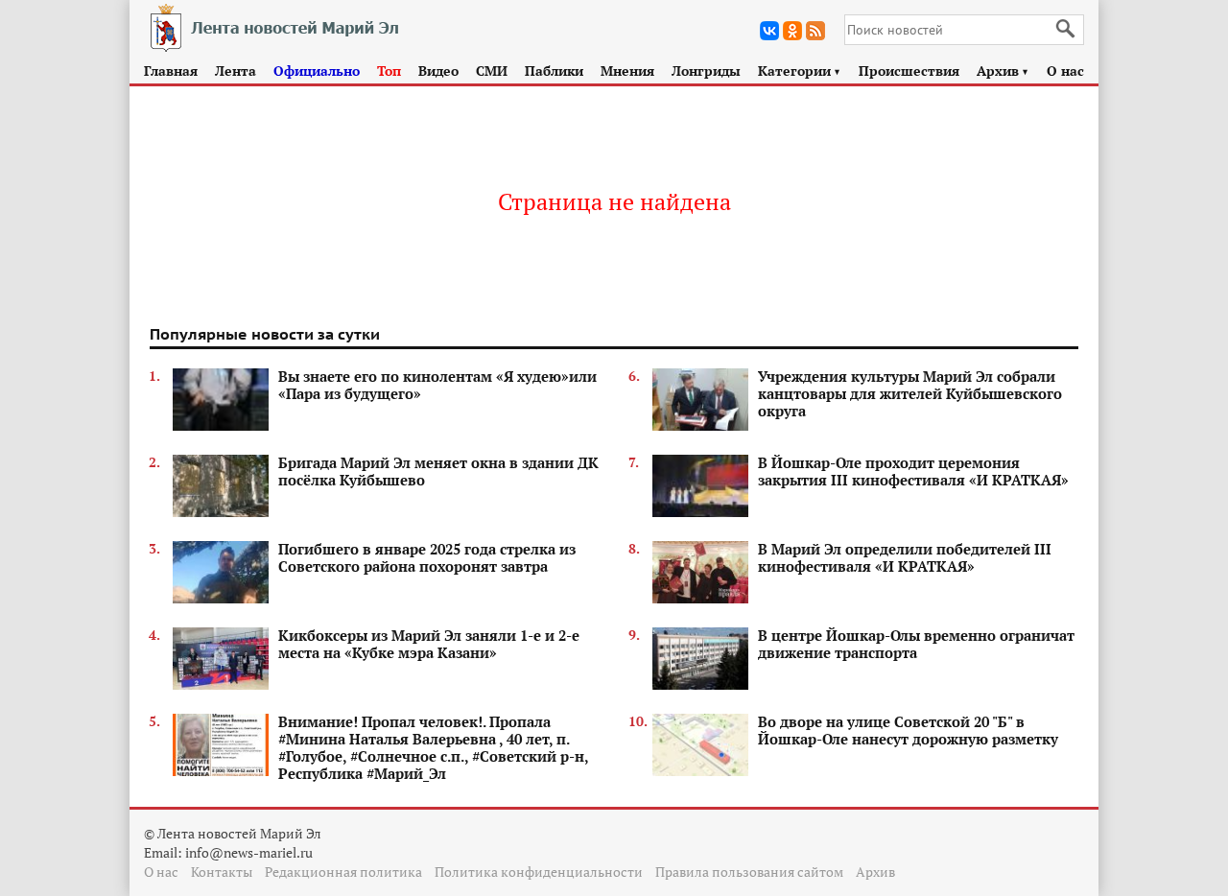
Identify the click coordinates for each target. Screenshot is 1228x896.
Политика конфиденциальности (539, 871)
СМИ (492, 70)
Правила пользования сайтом (749, 871)
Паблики (554, 70)
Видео (438, 70)
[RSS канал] (815, 30)
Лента (235, 70)
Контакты (221, 871)
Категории (799, 70)
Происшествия (909, 70)
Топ (389, 70)
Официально (316, 70)
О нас (1065, 70)
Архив (1003, 70)
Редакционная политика (343, 871)
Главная (171, 70)
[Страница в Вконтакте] (769, 30)
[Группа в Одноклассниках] (792, 30)
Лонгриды (706, 70)
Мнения (627, 70)
